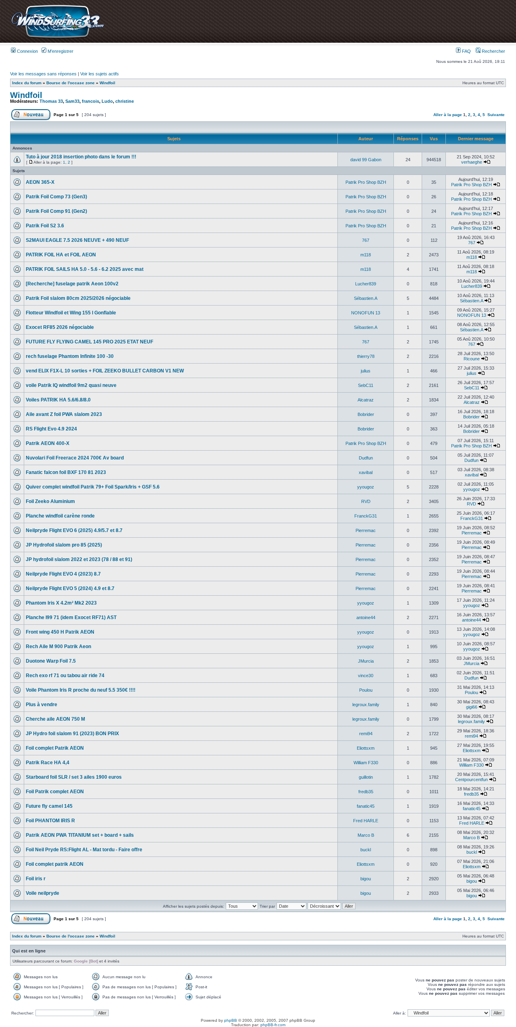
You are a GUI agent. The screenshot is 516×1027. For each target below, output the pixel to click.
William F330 (366, 762)
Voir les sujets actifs (99, 73)
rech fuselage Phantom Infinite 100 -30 (70, 356)
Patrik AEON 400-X (47, 443)
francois (90, 101)
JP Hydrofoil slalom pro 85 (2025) (64, 545)
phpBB (230, 1020)
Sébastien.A (365, 298)
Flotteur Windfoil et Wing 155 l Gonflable (71, 313)
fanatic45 (366, 806)
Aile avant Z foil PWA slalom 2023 (64, 414)
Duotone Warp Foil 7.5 (51, 661)
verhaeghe (471, 162)
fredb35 (365, 791)
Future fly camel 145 (49, 806)
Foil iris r (36, 878)
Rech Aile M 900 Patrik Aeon (58, 646)
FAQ (466, 51)
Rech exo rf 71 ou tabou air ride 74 (65, 675)
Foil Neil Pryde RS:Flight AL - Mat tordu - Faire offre (84, 849)
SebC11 (365, 385)
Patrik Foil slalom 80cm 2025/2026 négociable (78, 298)
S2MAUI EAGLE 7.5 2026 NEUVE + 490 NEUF (77, 240)
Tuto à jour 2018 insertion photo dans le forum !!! (81, 157)
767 (365, 240)
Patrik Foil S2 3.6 (45, 226)
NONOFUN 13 (365, 312)
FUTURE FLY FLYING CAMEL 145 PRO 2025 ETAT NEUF (89, 342)
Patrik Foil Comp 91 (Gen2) (56, 211)
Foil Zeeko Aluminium (50, 501)
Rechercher (493, 51)
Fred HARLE (365, 820)
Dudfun (366, 457)
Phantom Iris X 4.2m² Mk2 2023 (61, 603)
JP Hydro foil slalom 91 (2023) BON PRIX (72, 733)
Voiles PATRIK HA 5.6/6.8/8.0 (58, 400)
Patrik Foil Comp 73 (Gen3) (56, 197)
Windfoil (107, 83)
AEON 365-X (40, 182)
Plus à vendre (41, 704)
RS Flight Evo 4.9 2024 (51, 429)
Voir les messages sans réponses (43, 73)
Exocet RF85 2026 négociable (60, 327)
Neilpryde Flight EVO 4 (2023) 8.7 (63, 574)
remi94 (365, 733)
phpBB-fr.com (272, 1025)
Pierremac (366, 530)
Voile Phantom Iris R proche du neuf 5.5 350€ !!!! (80, 690)
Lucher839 (365, 283)
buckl (365, 849)
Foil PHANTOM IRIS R (50, 820)
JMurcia (366, 661)
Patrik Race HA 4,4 (47, 762)
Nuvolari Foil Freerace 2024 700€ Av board (75, 458)
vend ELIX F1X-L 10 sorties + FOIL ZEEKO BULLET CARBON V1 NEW (105, 371)
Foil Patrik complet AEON (55, 791)
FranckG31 (365, 516)
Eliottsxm (366, 748)
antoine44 (365, 617)
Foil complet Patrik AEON (55, 748)
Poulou (365, 690)
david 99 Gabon (365, 159)
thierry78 (366, 356)
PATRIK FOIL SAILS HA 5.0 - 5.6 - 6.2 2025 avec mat (85, 269)
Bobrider (366, 414)
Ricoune (472, 358)
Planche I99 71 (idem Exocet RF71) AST (71, 617)
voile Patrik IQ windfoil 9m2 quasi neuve (71, 385)
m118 (365, 254)
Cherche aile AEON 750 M (55, 719)
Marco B (366, 835)
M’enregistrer (59, 51)
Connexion (27, 51)
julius (365, 370)
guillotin (366, 777)
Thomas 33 (51, 101)
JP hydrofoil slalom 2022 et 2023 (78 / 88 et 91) (79, 559)
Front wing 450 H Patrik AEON (60, 632)
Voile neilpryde (42, 893)
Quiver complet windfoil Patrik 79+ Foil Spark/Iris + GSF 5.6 (93, 487)
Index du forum (27, 83)
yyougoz (365, 486)
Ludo (107, 101)
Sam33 (72, 101)
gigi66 (471, 707)
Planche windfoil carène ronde (60, 516)
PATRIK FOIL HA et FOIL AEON (61, 255)
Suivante (496, 114)
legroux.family (365, 704)
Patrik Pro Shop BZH (365, 182)
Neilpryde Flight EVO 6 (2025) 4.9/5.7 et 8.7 (74, 530)
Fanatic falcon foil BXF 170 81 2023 (66, 472)
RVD (365, 501)
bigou (365, 878)
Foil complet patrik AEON (54, 864)
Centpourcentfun (471, 779)
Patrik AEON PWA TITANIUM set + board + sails (80, 835)
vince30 (365, 675)
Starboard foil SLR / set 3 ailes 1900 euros (74, 777)
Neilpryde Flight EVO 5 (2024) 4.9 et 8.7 (70, 588)
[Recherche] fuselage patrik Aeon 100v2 (72, 284)
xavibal (365, 472)
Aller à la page (447, 114)
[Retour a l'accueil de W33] (57, 38)
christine (124, 101)
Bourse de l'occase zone (70, 83)
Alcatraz (366, 399)
